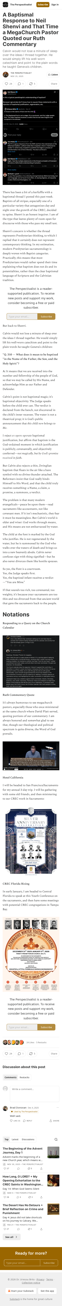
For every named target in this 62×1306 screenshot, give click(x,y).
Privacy (40, 1279)
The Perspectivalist (21, 73)
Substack (15, 1299)
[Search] (56, 1139)
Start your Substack (22, 1290)
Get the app (47, 1290)
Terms (49, 1279)
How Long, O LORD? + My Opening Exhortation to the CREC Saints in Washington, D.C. (22, 1180)
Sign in (55, 4)
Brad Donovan (18, 1107)
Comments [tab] (10, 1077)
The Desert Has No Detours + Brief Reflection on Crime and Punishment (23, 1209)
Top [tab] (6, 1139)
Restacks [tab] (24, 1077)
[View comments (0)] (18, 1169)
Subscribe (43, 4)
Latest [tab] (15, 1139)
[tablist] (17, 1077)
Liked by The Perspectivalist (26, 1111)
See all (9, 1237)
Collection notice (31, 1282)
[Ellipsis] (57, 1107)
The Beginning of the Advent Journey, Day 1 (22, 1150)
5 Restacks (41, 1042)
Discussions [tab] (28, 1139)
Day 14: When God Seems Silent (21, 1188)
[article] (31, 1159)
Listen (54, 74)
